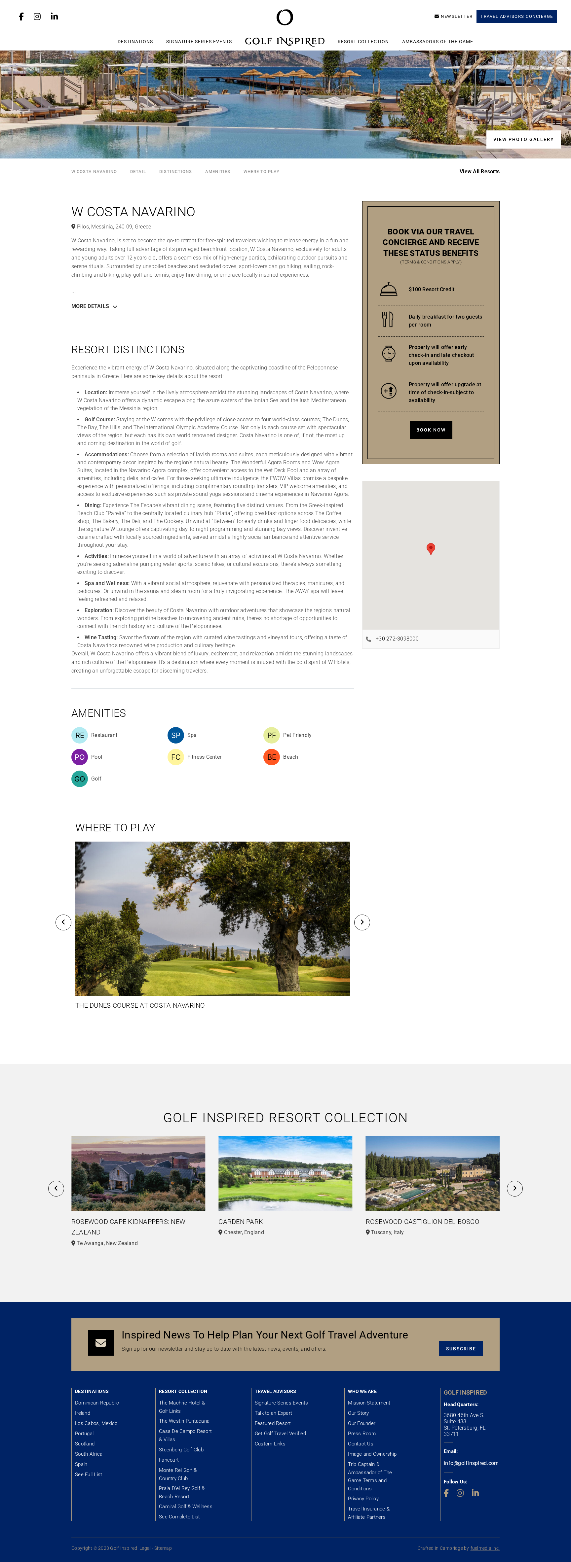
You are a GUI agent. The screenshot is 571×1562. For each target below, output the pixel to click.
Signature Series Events (199, 41)
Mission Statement (369, 1403)
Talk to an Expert (273, 1413)
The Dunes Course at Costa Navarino (140, 1005)
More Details (90, 306)
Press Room (362, 1434)
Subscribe (461, 1348)
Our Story (358, 1413)
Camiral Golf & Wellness (185, 1507)
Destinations (135, 41)
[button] (63, 922)
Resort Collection (363, 41)
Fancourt (169, 1460)
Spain (81, 1464)
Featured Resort (273, 1423)
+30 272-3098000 (397, 639)
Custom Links (270, 1444)
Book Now (431, 430)
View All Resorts (480, 171)
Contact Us (360, 1444)
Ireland (82, 1413)
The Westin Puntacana (184, 1421)
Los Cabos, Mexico (96, 1423)
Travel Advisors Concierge (516, 16)
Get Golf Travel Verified (280, 1434)
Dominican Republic (97, 1403)
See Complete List (179, 1517)
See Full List (88, 1474)
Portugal (84, 1434)
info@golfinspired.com (471, 1463)
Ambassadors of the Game (437, 41)
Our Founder (361, 1423)
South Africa (88, 1454)
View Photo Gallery (523, 139)
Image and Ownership (372, 1454)
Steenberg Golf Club (181, 1450)
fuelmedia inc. (485, 1548)
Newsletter (457, 16)
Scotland (85, 1444)
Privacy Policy (363, 1499)
